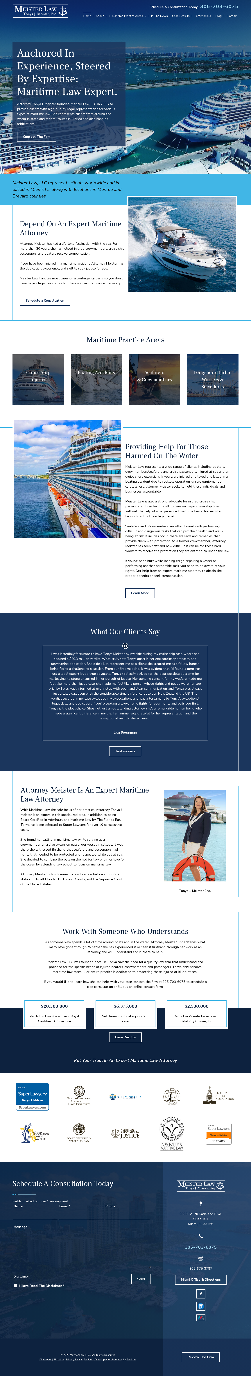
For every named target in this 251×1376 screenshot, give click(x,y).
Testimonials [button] (125, 751)
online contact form (148, 987)
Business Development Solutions (103, 1359)
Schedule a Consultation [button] (45, 300)
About (100, 16)
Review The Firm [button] (201, 1357)
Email (64, 1206)
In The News (159, 16)
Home (87, 16)
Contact (232, 16)
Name (18, 1206)
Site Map (59, 1359)
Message (20, 1227)
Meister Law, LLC (79, 1355)
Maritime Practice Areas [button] (127, 16)
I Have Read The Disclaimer (42, 1286)
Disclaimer (21, 1276)
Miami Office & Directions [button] (201, 1279)
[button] (247, 1349)
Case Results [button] (125, 1037)
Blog (218, 16)
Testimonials (202, 16)
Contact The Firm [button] (37, 136)
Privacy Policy (74, 1359)
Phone (110, 1206)
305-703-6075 (219, 6)
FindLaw (131, 1359)
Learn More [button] (140, 593)
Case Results (181, 16)
